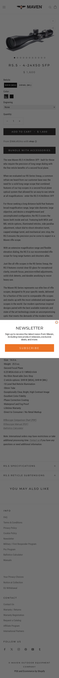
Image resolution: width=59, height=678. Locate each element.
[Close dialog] (56, 322)
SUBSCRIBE (29, 348)
